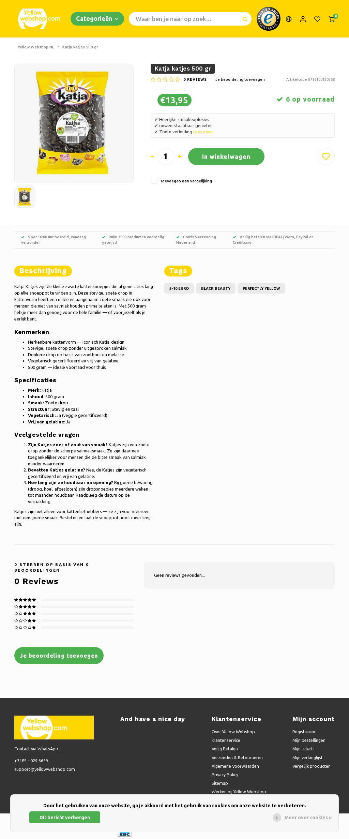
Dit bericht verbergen (65, 817)
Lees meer (203, 131)
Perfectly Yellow (261, 288)
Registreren (303, 731)
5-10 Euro (179, 288)
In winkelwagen (226, 156)
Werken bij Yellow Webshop (239, 791)
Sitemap (220, 783)
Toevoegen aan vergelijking (186, 181)
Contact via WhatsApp (36, 748)
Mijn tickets (303, 748)
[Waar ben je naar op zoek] (245, 19)
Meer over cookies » (308, 817)
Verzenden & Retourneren (237, 757)
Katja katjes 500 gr (80, 47)
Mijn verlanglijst (307, 757)
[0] (332, 18)
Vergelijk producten (311, 766)
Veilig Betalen (225, 748)
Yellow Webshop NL (36, 47)
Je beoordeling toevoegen (240, 79)
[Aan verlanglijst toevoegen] (326, 156)
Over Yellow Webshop (233, 731)
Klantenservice (226, 740)
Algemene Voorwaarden (235, 766)
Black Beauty (215, 288)
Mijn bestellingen (308, 740)
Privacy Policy (225, 774)
